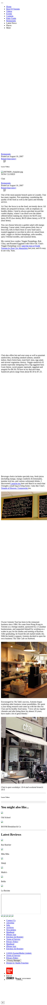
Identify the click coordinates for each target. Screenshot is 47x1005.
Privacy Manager (13, 960)
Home (8, 6)
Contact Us (11, 920)
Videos (9, 11)
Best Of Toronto (13, 9)
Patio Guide (11, 18)
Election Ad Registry (15, 937)
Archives (10, 927)
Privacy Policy (12, 942)
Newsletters (11, 930)
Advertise (10, 923)
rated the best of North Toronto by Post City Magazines (20, 247)
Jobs (8, 925)
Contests (9, 16)
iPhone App (11, 934)
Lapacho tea (15, 483)
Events (9, 14)
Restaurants (11, 21)
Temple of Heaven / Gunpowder (14, 488)
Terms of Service (13, 939)
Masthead (10, 932)
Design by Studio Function (17, 963)
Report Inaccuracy (8, 159)
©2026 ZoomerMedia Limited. (19, 953)
